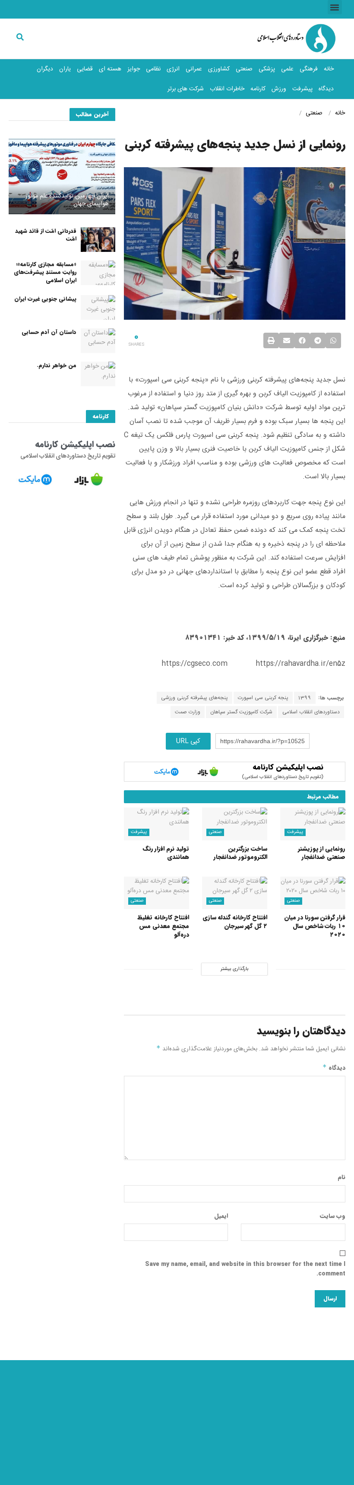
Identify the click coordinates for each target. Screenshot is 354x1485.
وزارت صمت (187, 712)
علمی (287, 69)
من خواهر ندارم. (56, 365)
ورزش (279, 89)
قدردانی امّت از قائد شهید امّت (45, 234)
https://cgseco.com (194, 664)
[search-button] (20, 37)
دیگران (45, 69)
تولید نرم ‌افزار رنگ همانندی (166, 853)
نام (341, 1177)
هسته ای (110, 69)
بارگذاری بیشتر (234, 969)
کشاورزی (219, 69)
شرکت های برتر (186, 89)
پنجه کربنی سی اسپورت (263, 697)
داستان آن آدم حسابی (49, 332)
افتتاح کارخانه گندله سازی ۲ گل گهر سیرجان (234, 922)
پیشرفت (302, 89)
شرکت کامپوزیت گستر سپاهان (241, 712)
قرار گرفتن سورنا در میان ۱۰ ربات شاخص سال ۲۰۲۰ (314, 926)
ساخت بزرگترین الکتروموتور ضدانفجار (240, 853)
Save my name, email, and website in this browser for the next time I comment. (245, 1268)
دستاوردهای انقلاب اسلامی (311, 712)
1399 (304, 697)
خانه (329, 69)
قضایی (85, 69)
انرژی (173, 69)
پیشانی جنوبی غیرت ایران (45, 298)
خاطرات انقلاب (227, 89)
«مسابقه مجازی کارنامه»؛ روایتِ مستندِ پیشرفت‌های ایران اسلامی (45, 272)
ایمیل (221, 1216)
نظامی (153, 69)
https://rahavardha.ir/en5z (300, 664)
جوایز (133, 69)
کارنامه (258, 89)
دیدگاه (326, 89)
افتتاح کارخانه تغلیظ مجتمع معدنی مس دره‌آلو (163, 926)
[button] (335, 7)
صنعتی (244, 69)
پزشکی (267, 69)
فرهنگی (309, 69)
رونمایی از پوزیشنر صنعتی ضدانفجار (321, 853)
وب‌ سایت (332, 1216)
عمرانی (194, 69)
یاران (65, 69)
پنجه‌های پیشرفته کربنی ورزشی (194, 697)
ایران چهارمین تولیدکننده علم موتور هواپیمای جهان (67, 200)
